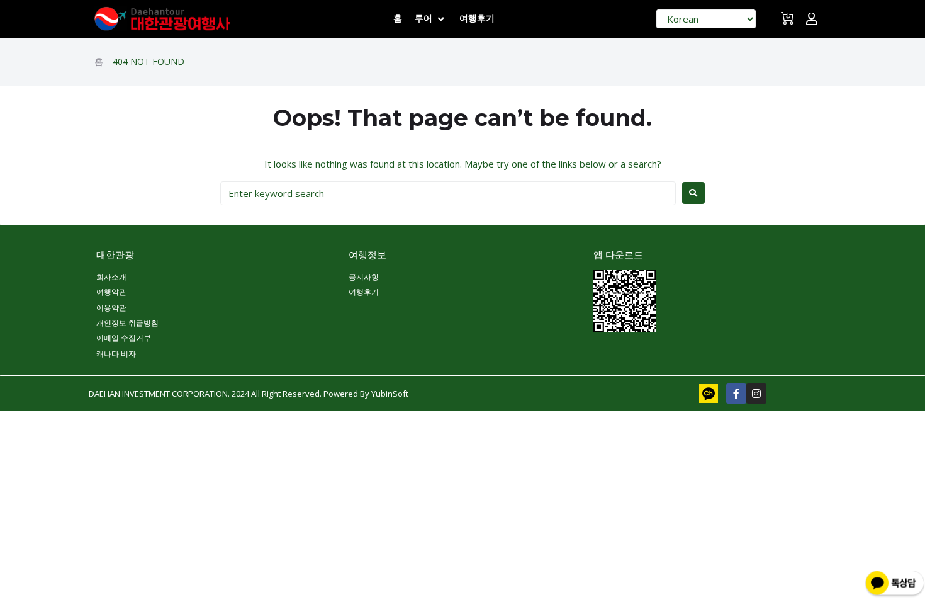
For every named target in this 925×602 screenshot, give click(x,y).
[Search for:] (448, 193)
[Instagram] (756, 393)
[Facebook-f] (736, 393)
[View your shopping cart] (789, 23)
